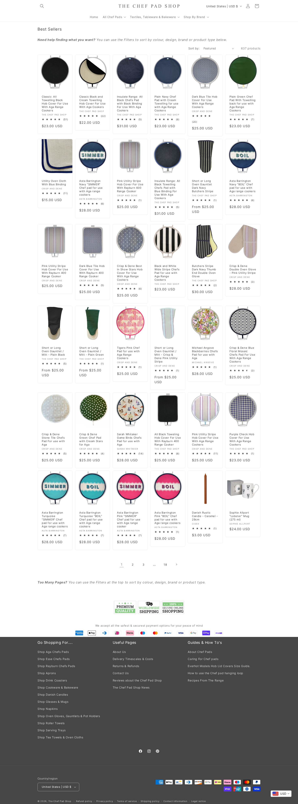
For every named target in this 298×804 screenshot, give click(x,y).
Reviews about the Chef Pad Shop (137, 680)
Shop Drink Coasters (52, 680)
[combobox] (281, 793)
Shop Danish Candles (53, 694)
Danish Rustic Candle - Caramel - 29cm (205, 516)
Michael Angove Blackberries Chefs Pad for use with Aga (205, 353)
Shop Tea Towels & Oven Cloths (60, 737)
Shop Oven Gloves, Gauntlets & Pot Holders (69, 716)
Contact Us (121, 673)
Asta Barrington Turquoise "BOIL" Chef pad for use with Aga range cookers (91, 519)
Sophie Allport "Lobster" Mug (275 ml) (239, 516)
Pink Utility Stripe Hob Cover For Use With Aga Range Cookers (205, 439)
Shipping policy (150, 801)
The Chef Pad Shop (59, 801)
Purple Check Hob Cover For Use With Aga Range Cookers (241, 439)
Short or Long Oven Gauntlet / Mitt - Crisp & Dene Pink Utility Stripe (165, 354)
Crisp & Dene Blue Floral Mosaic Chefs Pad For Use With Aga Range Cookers (242, 354)
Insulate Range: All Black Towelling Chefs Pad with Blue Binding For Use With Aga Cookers (167, 189)
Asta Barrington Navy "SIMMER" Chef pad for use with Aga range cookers (91, 187)
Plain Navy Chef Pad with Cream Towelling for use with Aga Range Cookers (166, 103)
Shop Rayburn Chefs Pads (56, 666)
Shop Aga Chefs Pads (53, 652)
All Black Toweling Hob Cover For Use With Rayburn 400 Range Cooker (167, 439)
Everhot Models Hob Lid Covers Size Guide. (219, 666)
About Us (119, 652)
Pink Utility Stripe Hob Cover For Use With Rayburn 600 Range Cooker (130, 186)
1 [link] (121, 564)
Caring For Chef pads (203, 659)
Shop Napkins (48, 708)
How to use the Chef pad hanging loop (215, 673)
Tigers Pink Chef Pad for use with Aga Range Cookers (128, 353)
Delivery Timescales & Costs (133, 659)
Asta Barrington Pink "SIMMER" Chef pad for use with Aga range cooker (128, 519)
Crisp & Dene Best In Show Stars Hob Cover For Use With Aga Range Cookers (130, 273)
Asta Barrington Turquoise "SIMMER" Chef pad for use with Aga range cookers (55, 519)
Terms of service (127, 801)
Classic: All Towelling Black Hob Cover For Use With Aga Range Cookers (55, 103)
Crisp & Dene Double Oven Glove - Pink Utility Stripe (242, 269)
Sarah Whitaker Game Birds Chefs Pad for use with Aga (129, 439)
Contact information (175, 801)
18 (165, 564)
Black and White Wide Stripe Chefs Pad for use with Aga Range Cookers (166, 273)
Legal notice (198, 801)
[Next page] (176, 564)
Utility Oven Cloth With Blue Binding (54, 182)
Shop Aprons (47, 673)
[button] (42, 6)
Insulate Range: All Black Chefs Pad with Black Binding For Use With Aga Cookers (130, 103)
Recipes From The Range (206, 680)
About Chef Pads (200, 652)
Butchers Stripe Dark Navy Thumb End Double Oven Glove (204, 271)
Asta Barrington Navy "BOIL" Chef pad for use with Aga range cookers (242, 186)
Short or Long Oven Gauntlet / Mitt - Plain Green (91, 351)
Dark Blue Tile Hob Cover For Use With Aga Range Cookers (205, 102)
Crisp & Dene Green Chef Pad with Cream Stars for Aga (91, 439)
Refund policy (84, 801)
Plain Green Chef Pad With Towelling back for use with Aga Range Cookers (242, 103)
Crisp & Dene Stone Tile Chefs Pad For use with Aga (53, 439)
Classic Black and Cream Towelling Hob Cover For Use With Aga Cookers (92, 102)
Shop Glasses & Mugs (53, 701)
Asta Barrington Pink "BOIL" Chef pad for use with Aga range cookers (167, 518)
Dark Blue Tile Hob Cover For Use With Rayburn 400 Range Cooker (92, 271)
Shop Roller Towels (51, 723)
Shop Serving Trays (52, 730)
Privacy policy (104, 801)
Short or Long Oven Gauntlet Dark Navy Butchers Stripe (202, 186)
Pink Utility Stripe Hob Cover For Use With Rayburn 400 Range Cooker (55, 271)
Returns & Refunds (126, 666)
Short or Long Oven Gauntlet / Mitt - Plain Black (53, 351)
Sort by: (193, 48)
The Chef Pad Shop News (131, 687)
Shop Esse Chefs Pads (54, 659)
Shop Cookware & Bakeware (58, 687)
